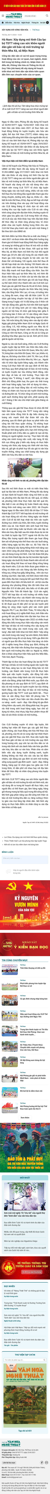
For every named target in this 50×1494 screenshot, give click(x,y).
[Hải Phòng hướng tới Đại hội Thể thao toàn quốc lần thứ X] (10, 1108)
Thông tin (35, 22)
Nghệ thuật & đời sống (12, 1321)
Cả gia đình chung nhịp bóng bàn (33, 999)
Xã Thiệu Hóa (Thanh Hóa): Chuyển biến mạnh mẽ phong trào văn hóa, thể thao (32, 1047)
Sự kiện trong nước (11, 1296)
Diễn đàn (8, 22)
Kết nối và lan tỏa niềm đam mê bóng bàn (21, 845)
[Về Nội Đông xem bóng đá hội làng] (10, 1061)
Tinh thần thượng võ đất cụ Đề (32, 968)
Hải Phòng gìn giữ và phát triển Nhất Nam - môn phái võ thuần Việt (33, 1078)
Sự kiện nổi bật (30, 16)
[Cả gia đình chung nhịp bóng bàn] (10, 1000)
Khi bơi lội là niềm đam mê (31, 1091)
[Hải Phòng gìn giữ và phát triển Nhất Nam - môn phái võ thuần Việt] (10, 1077)
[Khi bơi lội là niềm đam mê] (10, 1092)
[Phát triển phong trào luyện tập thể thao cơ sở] (10, 985)
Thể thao (36, 30)
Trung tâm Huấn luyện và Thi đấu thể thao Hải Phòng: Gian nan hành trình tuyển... (34, 1032)
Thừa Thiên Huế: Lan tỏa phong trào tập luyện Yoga (25, 841)
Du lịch (42, 22)
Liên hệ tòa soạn (9, 1463)
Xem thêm (25, 1118)
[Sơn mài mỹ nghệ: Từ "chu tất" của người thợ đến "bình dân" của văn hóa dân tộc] (25, 1196)
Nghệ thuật (26, 22)
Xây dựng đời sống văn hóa (15, 30)
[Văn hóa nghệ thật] (11, 1446)
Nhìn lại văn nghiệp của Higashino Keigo (20, 1241)
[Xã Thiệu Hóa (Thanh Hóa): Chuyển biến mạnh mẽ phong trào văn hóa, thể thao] (10, 1046)
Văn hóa (17, 22)
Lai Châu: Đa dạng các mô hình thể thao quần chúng (25, 837)
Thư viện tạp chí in (25, 1355)
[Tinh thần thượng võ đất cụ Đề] (10, 969)
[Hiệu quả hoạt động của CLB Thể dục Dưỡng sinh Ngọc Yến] (10, 1015)
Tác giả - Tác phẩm (11, 1345)
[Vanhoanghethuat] (3, 23)
